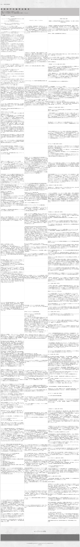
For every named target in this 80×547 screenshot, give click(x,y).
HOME (1, 4)
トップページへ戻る (40, 531)
